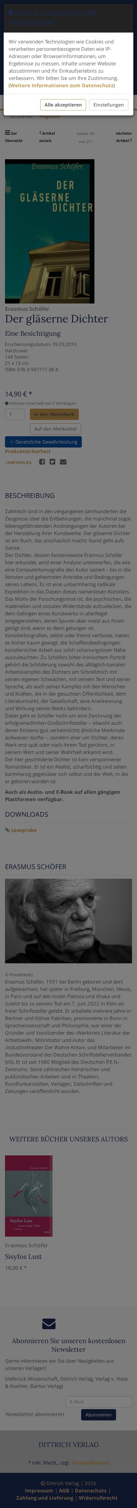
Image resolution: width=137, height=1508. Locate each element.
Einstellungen (108, 105)
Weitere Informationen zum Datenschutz (61, 85)
